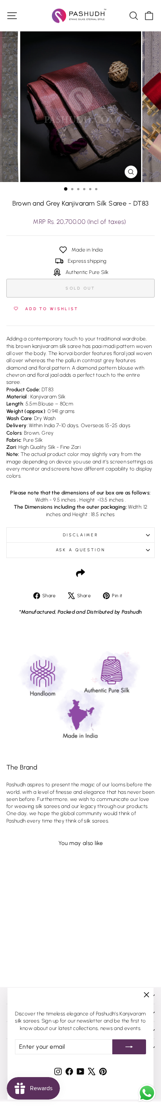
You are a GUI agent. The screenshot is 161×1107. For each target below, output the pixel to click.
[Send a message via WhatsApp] (147, 1093)
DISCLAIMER (80, 535)
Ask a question (80, 550)
